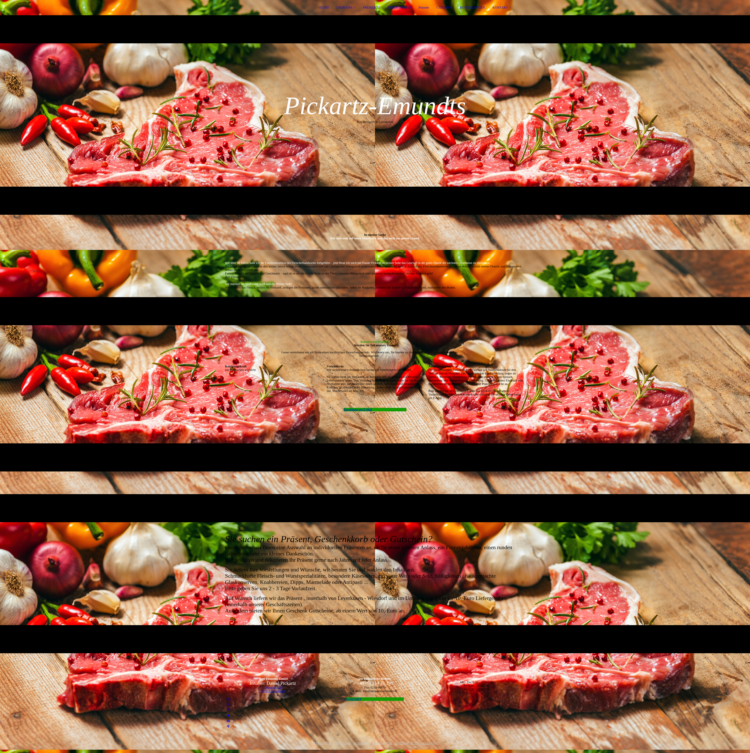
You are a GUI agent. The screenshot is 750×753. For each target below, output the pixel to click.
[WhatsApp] (228, 704)
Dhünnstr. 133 (273, 687)
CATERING (444, 7)
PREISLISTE (371, 7)
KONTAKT (500, 7)
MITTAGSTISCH (399, 7)
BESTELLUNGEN (472, 7)
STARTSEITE (321, 743)
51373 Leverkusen (273, 691)
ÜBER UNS (344, 7)
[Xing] (228, 726)
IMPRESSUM (382, 743)
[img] (259, 13)
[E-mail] (228, 699)
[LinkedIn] (228, 721)
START (324, 7)
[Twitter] (228, 715)
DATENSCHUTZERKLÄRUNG (416, 743)
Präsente (424, 7)
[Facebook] (228, 710)
